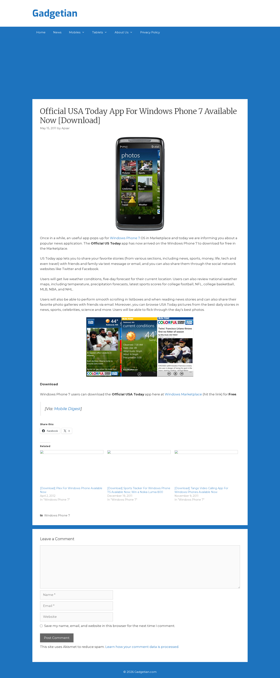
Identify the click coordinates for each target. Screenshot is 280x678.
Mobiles (74, 32)
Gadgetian (55, 13)
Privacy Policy (150, 32)
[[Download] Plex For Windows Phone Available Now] (71, 468)
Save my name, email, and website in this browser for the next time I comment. (109, 626)
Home (41, 32)
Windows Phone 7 (125, 238)
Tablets (97, 32)
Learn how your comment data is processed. (142, 647)
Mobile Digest (67, 408)
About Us (121, 32)
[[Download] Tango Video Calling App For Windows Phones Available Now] (206, 468)
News (57, 32)
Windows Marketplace (183, 394)
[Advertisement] (140, 66)
